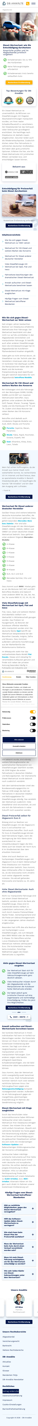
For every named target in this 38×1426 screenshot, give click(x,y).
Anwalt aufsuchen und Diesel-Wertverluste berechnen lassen (18, 284)
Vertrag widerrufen (11, 1391)
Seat (9, 442)
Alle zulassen (19, 740)
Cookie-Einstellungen (12, 1404)
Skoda (9, 435)
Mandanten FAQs (10, 1375)
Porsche (10, 428)
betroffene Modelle (23, 377)
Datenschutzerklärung (12, 1396)
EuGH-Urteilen (11, 1179)
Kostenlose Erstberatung (19, 82)
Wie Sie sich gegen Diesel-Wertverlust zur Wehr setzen (17, 241)
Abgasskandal (9, 1337)
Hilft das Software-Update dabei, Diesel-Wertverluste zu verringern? (13, 1222)
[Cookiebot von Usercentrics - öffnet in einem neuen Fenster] (27, 671)
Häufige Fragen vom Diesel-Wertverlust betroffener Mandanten (17, 301)
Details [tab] (18, 677)
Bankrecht (7, 1346)
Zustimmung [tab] (6, 677)
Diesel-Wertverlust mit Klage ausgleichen (17, 292)
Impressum (7, 1400)
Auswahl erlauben (19, 746)
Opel (19, 631)
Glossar (6, 1371)
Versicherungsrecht (11, 1341)
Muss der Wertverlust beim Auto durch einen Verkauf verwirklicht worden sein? (14, 1247)
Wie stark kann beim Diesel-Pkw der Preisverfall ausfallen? (14, 1234)
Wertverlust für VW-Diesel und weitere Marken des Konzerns (18, 249)
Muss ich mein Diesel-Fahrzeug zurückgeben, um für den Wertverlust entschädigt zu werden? (14, 1260)
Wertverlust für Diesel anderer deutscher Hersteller (18, 257)
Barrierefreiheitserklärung (14, 1409)
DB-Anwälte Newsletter (13, 1379)
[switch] (33, 718)
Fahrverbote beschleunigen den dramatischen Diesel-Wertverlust (19, 276)
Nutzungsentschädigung (12, 1089)
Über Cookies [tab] (31, 677)
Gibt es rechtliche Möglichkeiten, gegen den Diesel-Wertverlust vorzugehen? (15, 1208)
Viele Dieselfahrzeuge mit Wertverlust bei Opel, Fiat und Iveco (18, 267)
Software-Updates (10, 1144)
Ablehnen (19, 753)
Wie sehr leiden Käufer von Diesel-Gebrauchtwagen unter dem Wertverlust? (14, 1274)
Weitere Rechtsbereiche (13, 1350)
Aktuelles (7, 1362)
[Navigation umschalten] (33, 4)
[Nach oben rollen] (33, 1413)
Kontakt (6, 1366)
